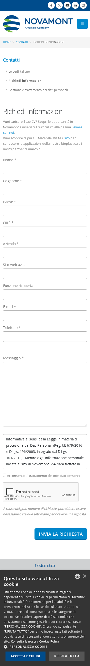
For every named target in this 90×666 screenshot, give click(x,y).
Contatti (22, 42)
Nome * (9, 159)
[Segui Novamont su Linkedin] (75, 5)
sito (67, 138)
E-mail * (9, 306)
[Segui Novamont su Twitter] (59, 5)
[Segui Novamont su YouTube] (67, 5)
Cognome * (12, 180)
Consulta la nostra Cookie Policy (35, 641)
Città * (8, 222)
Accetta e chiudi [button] (25, 656)
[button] (45, 647)
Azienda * (11, 243)
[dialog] (45, 618)
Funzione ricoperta (18, 285)
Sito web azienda (16, 264)
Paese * (9, 201)
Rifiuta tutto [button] (66, 656)
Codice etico (45, 565)
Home (7, 42)
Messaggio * (13, 358)
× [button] (84, 576)
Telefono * (12, 327)
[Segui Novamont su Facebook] (51, 5)
